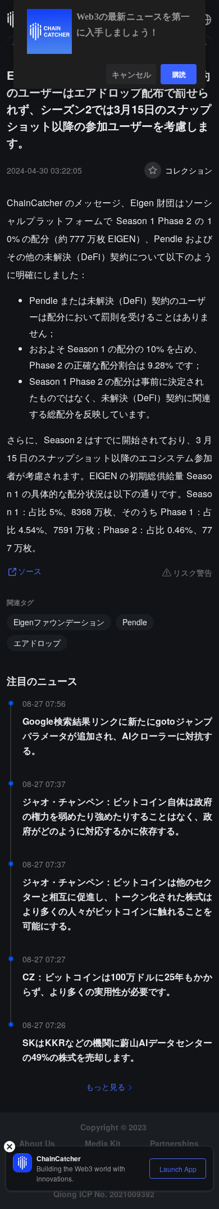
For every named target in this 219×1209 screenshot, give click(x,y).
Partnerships (174, 1143)
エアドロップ (37, 642)
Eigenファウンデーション (58, 622)
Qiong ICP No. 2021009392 (103, 1193)
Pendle (134, 622)
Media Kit (103, 1143)
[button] (205, 20)
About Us (37, 1143)
